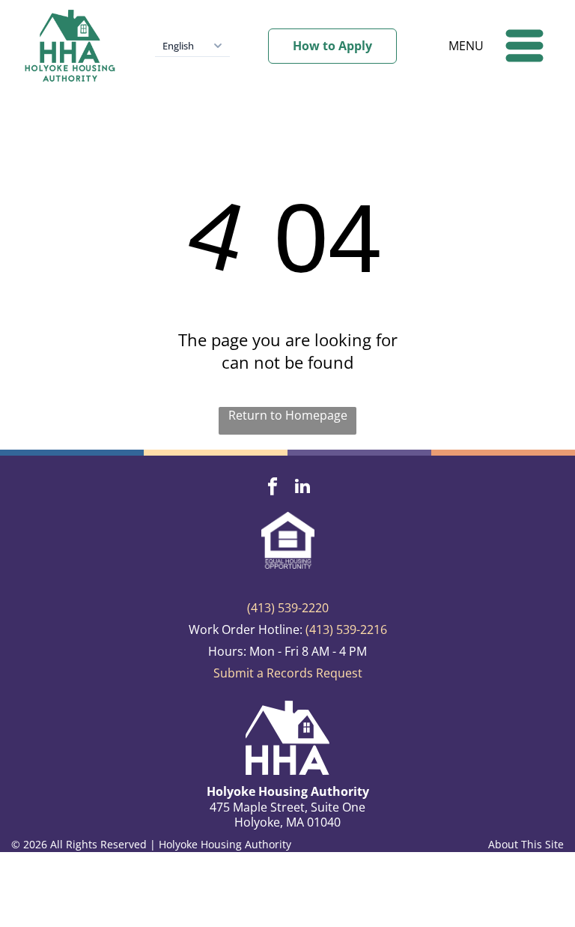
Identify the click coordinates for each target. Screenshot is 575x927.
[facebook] (273, 488)
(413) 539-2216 (346, 629)
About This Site (526, 844)
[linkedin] (303, 488)
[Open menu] (524, 46)
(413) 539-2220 (288, 608)
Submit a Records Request (287, 673)
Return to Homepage (287, 415)
